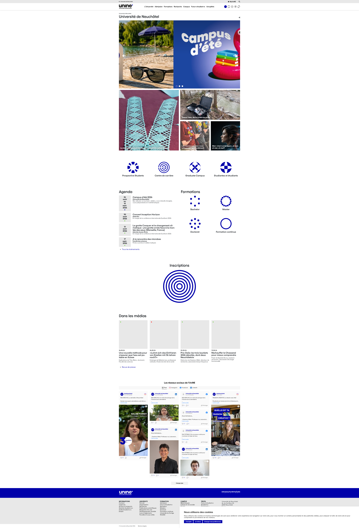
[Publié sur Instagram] (145, 394)
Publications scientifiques (147, 508)
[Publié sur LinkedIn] (176, 394)
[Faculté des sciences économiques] (238, 6)
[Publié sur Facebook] (207, 394)
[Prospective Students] (133, 168)
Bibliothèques (185, 503)
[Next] (235, 56)
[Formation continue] (226, 224)
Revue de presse (129, 367)
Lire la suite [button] (123, 403)
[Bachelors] (195, 201)
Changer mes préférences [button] (212, 521)
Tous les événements (130, 249)
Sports (183, 506)
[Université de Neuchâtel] (126, 6)
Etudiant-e (204, 504)
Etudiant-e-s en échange (179, 283)
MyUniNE (233, 1)
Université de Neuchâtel (126, 1)
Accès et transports (125, 506)
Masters (162, 508)
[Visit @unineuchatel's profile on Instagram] (122, 394)
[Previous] (124, 56)
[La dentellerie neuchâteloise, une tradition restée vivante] (149, 120)
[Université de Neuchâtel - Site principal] (126, 493)
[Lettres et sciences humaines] (228, 6)
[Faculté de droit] (235, 6)
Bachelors (163, 506)
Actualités (210, 6)
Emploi (121, 511)
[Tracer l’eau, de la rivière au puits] (210, 105)
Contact (122, 503)
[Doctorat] (195, 224)
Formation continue (166, 511)
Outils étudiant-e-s (125, 510)
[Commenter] (125, 458)
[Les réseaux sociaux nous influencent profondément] (195, 135)
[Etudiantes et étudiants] (226, 168)
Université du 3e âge (167, 513)
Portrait (141, 503)
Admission (158, 6)
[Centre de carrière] (164, 168)
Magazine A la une (145, 510)
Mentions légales (142, 526)
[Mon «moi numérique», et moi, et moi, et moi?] (225, 135)
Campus (186, 6)
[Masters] (226, 201)
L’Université (148, 6)
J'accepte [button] (188, 521)
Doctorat (163, 510)
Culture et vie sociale (188, 504)
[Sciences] (232, 6)
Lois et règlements (145, 513)
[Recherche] (239, 1)
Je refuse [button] (198, 521)
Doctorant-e (205, 506)
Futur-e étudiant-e (198, 6)
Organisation (143, 504)
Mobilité (162, 515)
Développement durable (147, 511)
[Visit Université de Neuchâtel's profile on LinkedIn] (153, 394)
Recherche (178, 6)
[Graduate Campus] (195, 168)
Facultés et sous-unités (147, 515)
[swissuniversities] (231, 492)
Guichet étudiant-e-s (126, 508)
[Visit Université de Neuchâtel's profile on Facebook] (184, 394)
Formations (168, 6)
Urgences (122, 504)
